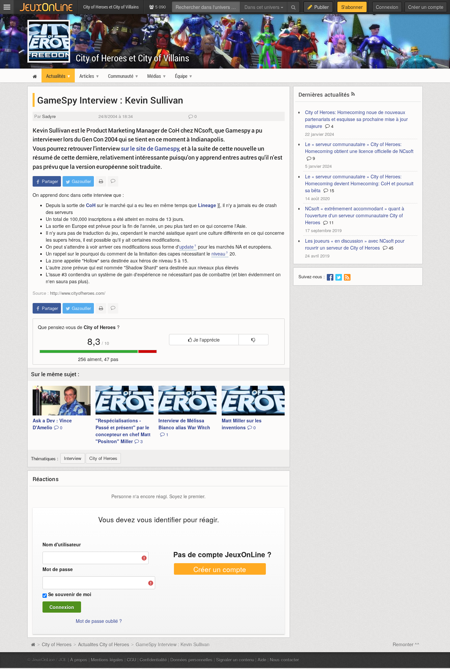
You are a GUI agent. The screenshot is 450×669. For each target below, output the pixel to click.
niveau (218, 253)
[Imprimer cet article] (101, 181)
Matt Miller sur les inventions (242, 424)
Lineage (207, 205)
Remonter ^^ (406, 644)
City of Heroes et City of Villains (132, 58)
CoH (91, 205)
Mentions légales (107, 659)
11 (331, 222)
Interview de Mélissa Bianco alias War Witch (184, 427)
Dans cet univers (262, 7)
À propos (78, 659)
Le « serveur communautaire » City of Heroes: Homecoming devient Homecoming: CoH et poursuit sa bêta (359, 183)
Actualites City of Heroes (103, 644)
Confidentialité (153, 659)
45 (390, 248)
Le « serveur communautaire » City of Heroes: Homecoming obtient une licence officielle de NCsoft (359, 147)
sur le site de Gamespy (150, 148)
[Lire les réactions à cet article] (113, 181)
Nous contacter (284, 659)
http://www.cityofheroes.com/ (77, 293)
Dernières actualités (324, 94)
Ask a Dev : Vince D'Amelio (52, 424)
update (186, 246)
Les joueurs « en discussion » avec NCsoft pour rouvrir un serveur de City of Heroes (355, 244)
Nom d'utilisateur (61, 544)
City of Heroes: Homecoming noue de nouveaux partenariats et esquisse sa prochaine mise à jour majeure (356, 119)
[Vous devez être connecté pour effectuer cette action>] (253, 339)
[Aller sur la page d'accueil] (33, 644)
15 (331, 190)
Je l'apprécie (206, 339)
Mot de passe (57, 569)
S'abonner (352, 7)
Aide (262, 659)
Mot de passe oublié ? (99, 621)
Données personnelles (191, 659)
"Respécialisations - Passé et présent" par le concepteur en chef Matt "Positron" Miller (123, 430)
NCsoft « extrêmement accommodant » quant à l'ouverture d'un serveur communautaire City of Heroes (354, 215)
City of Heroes (56, 644)
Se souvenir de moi (69, 594)
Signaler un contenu (235, 659)
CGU (131, 659)
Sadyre (49, 116)
